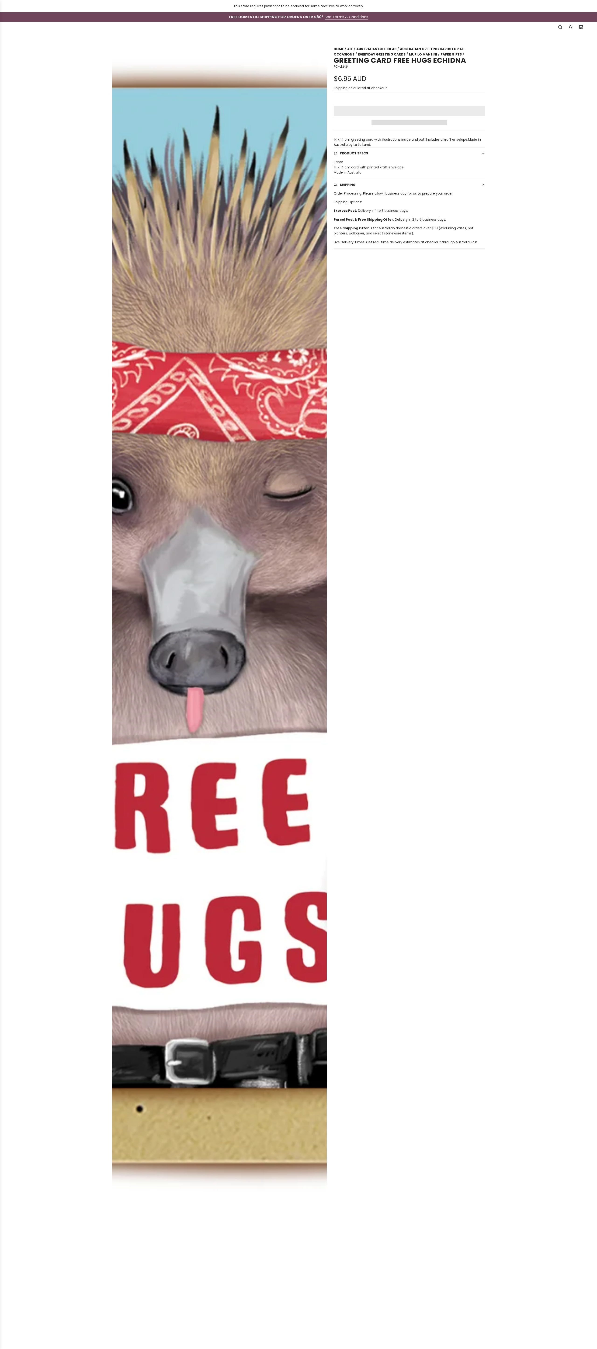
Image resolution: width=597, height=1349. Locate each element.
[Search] (560, 27)
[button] (409, 111)
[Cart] (581, 27)
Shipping (340, 88)
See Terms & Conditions (346, 17)
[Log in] (570, 27)
